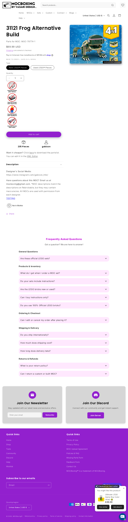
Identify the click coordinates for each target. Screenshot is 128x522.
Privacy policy (42, 516)
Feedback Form (73, 462)
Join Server (95, 415)
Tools (8, 449)
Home (8, 440)
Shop (8, 444)
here (31, 152)
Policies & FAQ (72, 453)
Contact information (86, 516)
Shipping (9, 50)
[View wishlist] (123, 5)
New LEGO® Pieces (18, 68)
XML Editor (32, 156)
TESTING (10, 198)
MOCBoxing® (17, 516)
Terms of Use (72, 440)
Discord (9, 458)
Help (8, 462)
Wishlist (9, 466)
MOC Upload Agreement (77, 449)
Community (11, 453)
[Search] (112, 5)
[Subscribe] (48, 485)
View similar (103, 507)
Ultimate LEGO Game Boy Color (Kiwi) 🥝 (112, 497)
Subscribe (50, 415)
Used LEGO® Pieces (42, 68)
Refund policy (30, 516)
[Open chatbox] (122, 516)
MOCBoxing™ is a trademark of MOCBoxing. (85, 471)
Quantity (9, 73)
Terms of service (56, 516)
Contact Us (71, 466)
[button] (30, 12)
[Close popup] (123, 488)
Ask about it (117, 507)
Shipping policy (70, 516)
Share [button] (11, 214)
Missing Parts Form (74, 458)
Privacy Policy (72, 444)
